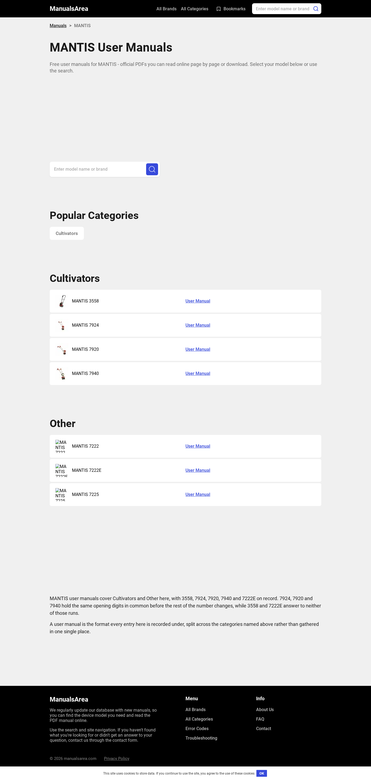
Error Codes (197, 728)
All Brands (166, 8)
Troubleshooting (201, 738)
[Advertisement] (185, 113)
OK (261, 773)
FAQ (260, 719)
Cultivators (67, 233)
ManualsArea (69, 8)
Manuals (58, 25)
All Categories (194, 8)
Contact (263, 728)
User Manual (198, 301)
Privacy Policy (116, 758)
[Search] (315, 8)
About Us (265, 709)
